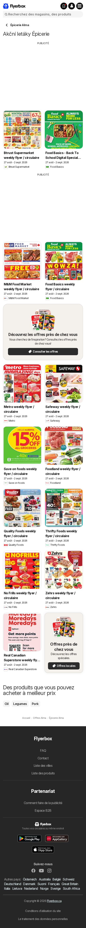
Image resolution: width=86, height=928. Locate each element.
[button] (71, 6)
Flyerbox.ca (54, 901)
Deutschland (12, 884)
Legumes (20, 704)
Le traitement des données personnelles (43, 919)
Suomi (41, 884)
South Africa (71, 888)
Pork (35, 704)
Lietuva (17, 888)
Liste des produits (43, 773)
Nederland (31, 888)
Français (54, 884)
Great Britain (70, 884)
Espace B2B (43, 810)
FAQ (43, 750)
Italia (7, 888)
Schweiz (68, 879)
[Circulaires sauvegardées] (63, 6)
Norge (44, 888)
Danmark (29, 884)
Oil (6, 704)
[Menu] (79, 6)
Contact (43, 758)
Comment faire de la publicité (43, 803)
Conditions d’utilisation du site (43, 911)
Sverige (55, 888)
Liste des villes (43, 766)
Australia (44, 879)
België (56, 879)
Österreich (30, 879)
